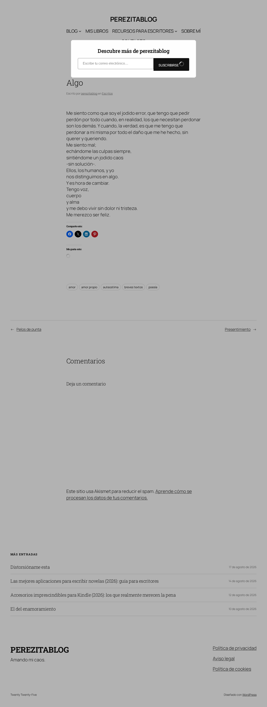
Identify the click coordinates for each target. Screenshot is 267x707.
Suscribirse (169, 65)
